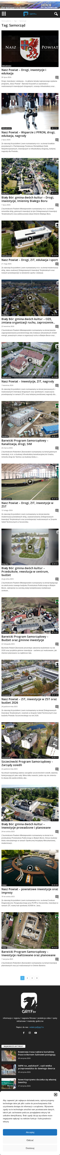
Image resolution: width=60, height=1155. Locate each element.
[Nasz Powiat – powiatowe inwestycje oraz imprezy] (30, 868)
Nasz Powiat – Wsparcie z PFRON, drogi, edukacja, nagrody (28, 134)
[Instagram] (30, 1033)
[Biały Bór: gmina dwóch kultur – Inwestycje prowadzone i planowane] (30, 803)
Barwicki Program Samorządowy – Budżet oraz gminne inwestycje (24, 638)
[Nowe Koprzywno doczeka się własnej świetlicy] (8, 1083)
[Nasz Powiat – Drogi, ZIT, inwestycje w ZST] (30, 482)
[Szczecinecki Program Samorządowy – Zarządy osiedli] (30, 740)
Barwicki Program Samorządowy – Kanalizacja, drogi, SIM (24, 442)
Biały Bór (5, 193)
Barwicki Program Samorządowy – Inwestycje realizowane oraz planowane (28, 953)
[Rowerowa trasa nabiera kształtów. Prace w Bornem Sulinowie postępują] (8, 1055)
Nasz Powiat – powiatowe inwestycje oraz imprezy (29, 891)
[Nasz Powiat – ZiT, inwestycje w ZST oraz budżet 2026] (30, 678)
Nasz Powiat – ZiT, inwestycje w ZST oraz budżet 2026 (29, 701)
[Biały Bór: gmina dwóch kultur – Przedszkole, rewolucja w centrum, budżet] (30, 547)
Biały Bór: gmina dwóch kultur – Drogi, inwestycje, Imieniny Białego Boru (27, 199)
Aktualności (6, 66)
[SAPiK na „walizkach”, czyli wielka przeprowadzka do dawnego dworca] (8, 1069)
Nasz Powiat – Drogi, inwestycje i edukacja (23, 71)
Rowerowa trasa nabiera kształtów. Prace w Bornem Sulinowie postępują (36, 1053)
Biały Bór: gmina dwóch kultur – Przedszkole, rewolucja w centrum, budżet (25, 571)
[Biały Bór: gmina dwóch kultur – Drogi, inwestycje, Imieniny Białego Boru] (30, 176)
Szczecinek (6, 695)
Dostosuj (30, 1148)
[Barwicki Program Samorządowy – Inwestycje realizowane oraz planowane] (30, 930)
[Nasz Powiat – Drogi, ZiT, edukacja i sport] (30, 239)
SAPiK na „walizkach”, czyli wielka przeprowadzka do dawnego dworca (36, 1067)
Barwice (5, 437)
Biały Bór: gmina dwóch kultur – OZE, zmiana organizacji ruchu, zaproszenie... (28, 320)
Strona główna (6, 21)
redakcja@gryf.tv (36, 1027)
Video (4, 885)
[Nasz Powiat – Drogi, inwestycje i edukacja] (30, 48)
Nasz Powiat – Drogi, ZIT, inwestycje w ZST (27, 504)
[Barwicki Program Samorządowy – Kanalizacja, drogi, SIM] (30, 419)
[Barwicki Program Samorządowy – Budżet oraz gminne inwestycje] (30, 615)
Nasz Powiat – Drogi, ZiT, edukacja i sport (29, 260)
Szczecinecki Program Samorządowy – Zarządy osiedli (27, 763)
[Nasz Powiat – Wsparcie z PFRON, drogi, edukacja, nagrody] (30, 111)
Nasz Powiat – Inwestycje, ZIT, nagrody (27, 381)
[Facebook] (24, 1033)
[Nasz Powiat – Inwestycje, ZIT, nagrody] (30, 360)
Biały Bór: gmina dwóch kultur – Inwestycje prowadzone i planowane (26, 825)
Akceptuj (30, 1132)
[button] (55, 1094)
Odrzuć (30, 1140)
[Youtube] (36, 1033)
